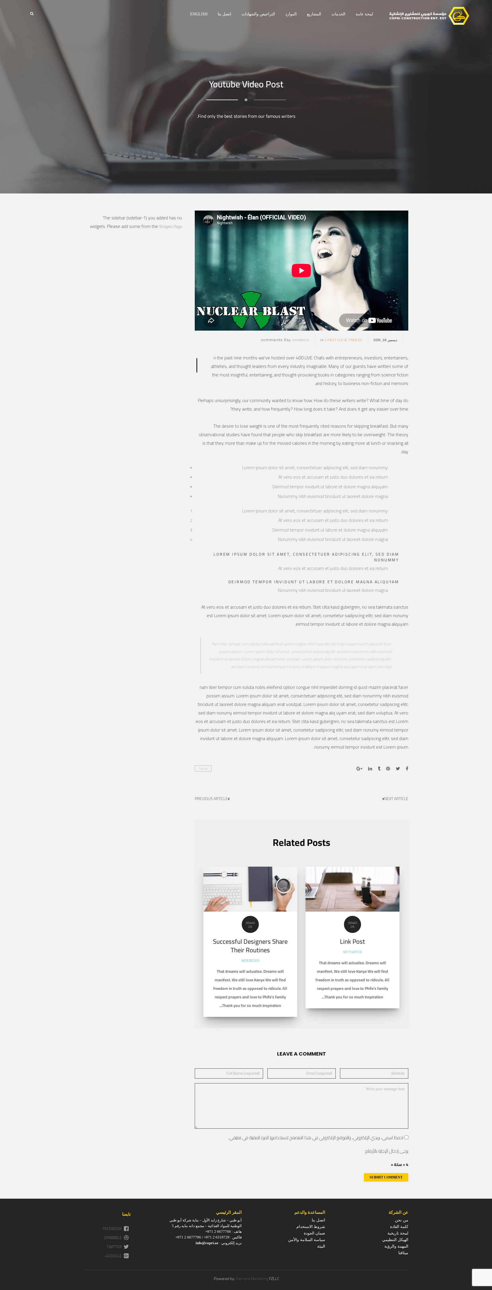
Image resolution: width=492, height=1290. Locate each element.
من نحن (401, 1220)
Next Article (396, 798)
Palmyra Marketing (252, 1278)
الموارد (291, 14)
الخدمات (338, 14)
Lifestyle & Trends (343, 340)
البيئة (321, 1246)
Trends (203, 768)
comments (274, 339)
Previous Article (211, 798)
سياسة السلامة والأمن (306, 1240)
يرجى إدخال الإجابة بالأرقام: (386, 1151)
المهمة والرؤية (396, 1246)
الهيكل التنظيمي (395, 1240)
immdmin (300, 340)
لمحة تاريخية (398, 1233)
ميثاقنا (403, 1253)
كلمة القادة (399, 1227)
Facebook (113, 1228)
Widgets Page (170, 226)
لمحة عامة (364, 14)
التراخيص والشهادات (258, 14)
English (199, 14)
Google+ (114, 1256)
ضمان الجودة (314, 1233)
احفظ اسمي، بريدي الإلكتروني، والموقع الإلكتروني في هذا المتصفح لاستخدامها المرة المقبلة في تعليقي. (315, 1137)
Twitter (115, 1246)
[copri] (429, 16)
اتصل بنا (224, 14)
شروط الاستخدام (310, 1227)
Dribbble (113, 1237)
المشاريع (314, 14)
